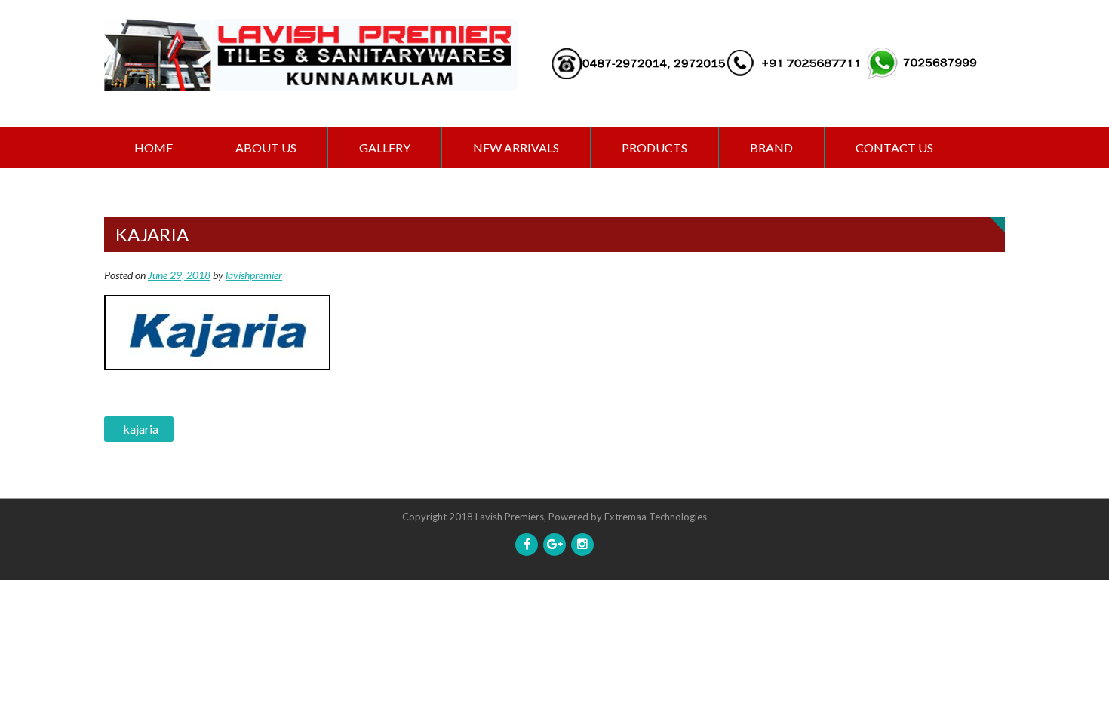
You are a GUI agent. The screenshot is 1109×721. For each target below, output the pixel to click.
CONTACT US (894, 147)
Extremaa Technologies (655, 517)
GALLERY (384, 147)
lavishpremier (254, 274)
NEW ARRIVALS (516, 147)
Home (153, 147)
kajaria (140, 429)
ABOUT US (265, 147)
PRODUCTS (654, 147)
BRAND (771, 147)
